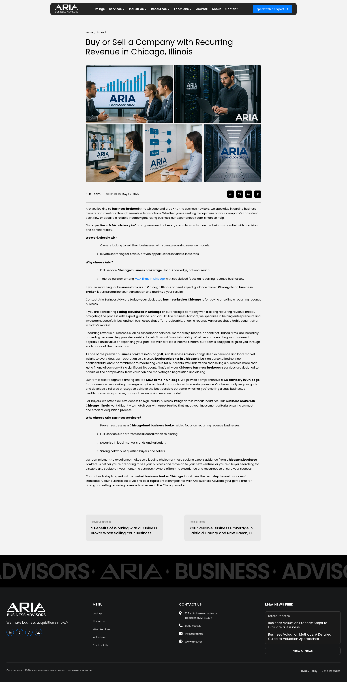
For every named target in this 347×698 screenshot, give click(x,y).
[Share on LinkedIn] (248, 194)
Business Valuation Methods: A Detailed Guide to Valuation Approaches (299, 636)
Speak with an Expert (271, 9)
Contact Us (100, 645)
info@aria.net (193, 634)
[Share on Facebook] (257, 194)
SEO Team (93, 194)
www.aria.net (193, 642)
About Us (99, 621)
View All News (303, 651)
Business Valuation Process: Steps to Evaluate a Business (297, 625)
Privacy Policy (308, 671)
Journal (101, 32)
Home (89, 32)
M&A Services (102, 629)
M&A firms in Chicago (150, 279)
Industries (99, 637)
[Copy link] (230, 194)
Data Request (331, 671)
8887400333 (193, 626)
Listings (97, 613)
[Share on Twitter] (239, 194)
